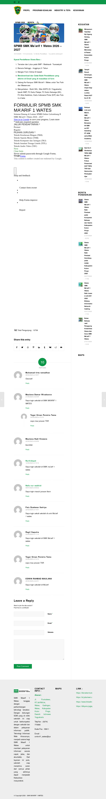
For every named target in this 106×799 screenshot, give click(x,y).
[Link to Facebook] (19, 2)
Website (50, 632)
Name (50, 613)
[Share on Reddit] (55, 347)
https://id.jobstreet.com (85, 697)
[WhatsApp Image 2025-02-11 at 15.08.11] (39, 33)
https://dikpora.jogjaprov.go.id (88, 706)
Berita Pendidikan (41, 54)
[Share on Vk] (50, 347)
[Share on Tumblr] (44, 347)
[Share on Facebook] (16, 347)
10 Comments (27, 54)
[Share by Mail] (61, 347)
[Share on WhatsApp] (28, 347)
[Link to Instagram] (15, 2)
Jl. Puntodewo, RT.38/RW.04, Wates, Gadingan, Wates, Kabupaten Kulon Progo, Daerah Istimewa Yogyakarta (43, 708)
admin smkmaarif (56, 54)
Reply (27, 383)
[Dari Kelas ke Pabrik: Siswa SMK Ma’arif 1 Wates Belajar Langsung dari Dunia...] (104, 399)
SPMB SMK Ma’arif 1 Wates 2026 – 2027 (38, 48)
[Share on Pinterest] (33, 347)
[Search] (37, 22)
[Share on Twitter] (22, 347)
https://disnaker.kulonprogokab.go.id (91, 692)
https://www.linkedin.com (86, 701)
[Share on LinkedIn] (39, 347)
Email (50, 623)
